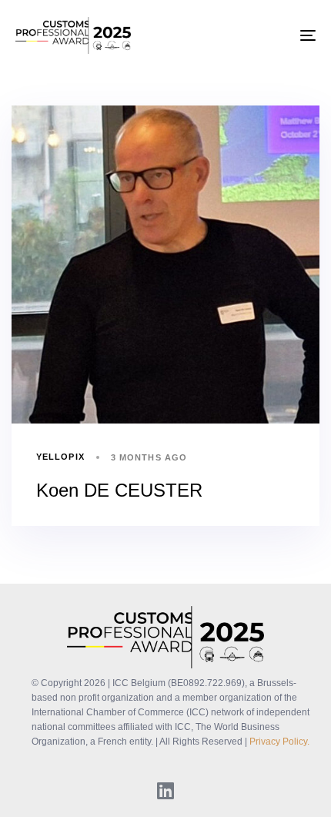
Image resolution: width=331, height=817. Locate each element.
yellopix (60, 456)
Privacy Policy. (279, 741)
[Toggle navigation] (266, 35)
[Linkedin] (165, 790)
